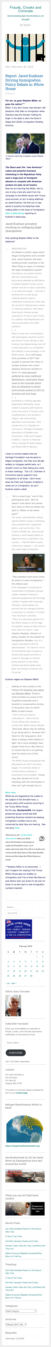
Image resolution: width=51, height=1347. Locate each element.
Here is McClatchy (14, 213)
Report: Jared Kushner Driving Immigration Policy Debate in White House (24, 82)
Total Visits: (10, 1338)
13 (25, 966)
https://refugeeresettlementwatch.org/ (22, 1145)
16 (43, 966)
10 (8, 966)
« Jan (7, 983)
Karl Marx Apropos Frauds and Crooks (21, 1241)
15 (37, 966)
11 (14, 966)
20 (25, 971)
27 (25, 975)
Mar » (14, 983)
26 (20, 975)
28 (31, 975)
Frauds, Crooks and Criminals (25, 9)
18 (14, 971)
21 (31, 971)
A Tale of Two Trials (13, 1236)
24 (8, 975)
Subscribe (15, 1052)
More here (10, 792)
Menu (27, 25)
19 (20, 971)
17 (8, 971)
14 (31, 966)
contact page (21, 1092)
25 (14, 975)
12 (20, 966)
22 (37, 971)
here (17, 827)
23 (43, 971)
